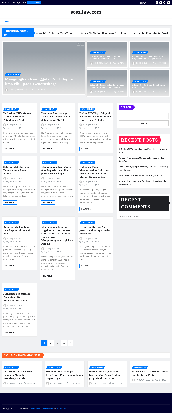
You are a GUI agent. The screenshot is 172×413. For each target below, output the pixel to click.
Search (126, 107)
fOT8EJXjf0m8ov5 (22, 89)
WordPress (35, 409)
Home (7, 22)
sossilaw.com (86, 12)
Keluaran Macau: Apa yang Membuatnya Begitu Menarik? (94, 230)
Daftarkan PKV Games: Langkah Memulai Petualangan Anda (17, 116)
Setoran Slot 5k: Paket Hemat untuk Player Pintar (16, 170)
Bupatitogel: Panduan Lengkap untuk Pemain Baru (17, 230)
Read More (10, 149)
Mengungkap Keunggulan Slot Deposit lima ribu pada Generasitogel (56, 170)
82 (64, 342)
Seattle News (47, 409)
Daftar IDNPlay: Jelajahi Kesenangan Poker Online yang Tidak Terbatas (95, 116)
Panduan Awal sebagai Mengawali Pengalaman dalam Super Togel (55, 116)
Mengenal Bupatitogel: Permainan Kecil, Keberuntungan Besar (17, 297)
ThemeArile (61, 409)
